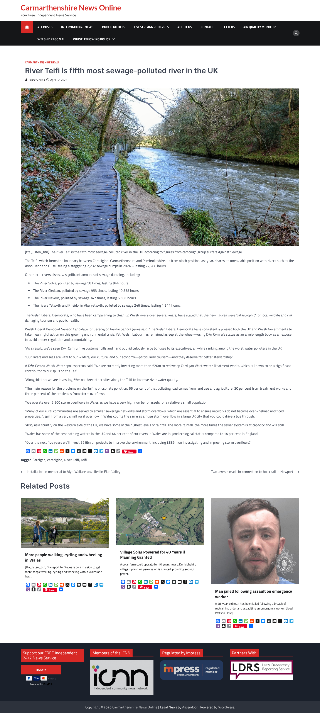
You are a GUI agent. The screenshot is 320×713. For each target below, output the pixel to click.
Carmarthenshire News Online (71, 7)
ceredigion (54, 459)
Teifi (84, 459)
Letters (228, 26)
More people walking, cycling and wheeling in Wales (63, 557)
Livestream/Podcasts (151, 26)
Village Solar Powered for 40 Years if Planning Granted (152, 554)
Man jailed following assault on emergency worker (253, 594)
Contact (207, 26)
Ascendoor (190, 707)
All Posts (44, 26)
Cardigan (38, 459)
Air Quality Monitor (259, 26)
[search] (296, 33)
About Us (184, 26)
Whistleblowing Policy (91, 39)
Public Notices (113, 26)
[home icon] (27, 27)
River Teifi (71, 459)
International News (77, 26)
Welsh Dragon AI (50, 39)
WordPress (226, 707)
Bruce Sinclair (37, 80)
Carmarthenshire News (42, 62)
